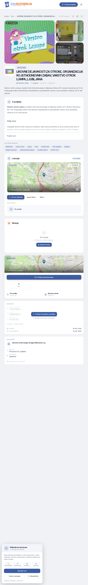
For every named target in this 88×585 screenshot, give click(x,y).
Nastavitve (34, 576)
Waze (42, 197)
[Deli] (73, 16)
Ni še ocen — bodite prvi (47, 83)
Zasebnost (20, 580)
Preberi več (11, 136)
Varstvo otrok (13, 16)
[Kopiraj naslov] (77, 189)
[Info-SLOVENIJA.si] (18, 5)
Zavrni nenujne (14, 576)
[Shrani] (82, 16)
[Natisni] (77, 16)
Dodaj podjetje (70, 4)
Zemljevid (75, 165)
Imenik (6, 16)
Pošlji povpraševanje (45, 277)
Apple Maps (31, 197)
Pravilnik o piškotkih (10, 580)
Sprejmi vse (22, 571)
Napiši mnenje (45, 244)
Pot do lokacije (17, 197)
